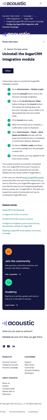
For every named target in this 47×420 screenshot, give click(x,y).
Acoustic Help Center (11, 16)
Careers (5, 386)
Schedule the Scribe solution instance (17, 219)
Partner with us (8, 391)
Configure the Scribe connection (15, 214)
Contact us (8, 337)
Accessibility (33, 412)
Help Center (29, 365)
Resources (6, 394)
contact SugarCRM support (33, 177)
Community (29, 367)
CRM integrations (13, 19)
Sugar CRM (28, 19)
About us (6, 383)
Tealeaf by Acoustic (10, 365)
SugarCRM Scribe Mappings (13, 210)
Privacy (3, 412)
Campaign (27, 16)
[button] (23, 42)
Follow (8, 71)
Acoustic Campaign (10, 367)
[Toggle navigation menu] (41, 3)
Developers (29, 373)
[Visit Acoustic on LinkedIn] (14, 347)
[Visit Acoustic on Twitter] (4, 347)
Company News (8, 388)
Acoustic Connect (9, 362)
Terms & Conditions (17, 412)
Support (28, 362)
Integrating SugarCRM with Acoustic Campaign (25, 21)
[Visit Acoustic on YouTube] (8, 347)
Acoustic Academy (32, 370)
